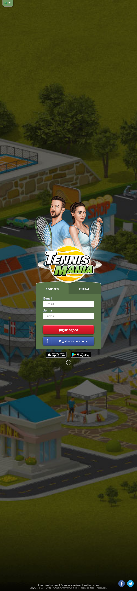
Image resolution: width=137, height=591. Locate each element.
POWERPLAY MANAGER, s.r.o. (66, 587)
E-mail (47, 298)
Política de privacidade (71, 584)
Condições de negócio (48, 584)
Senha (47, 310)
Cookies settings (91, 584)
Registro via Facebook (73, 341)
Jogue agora (68, 330)
